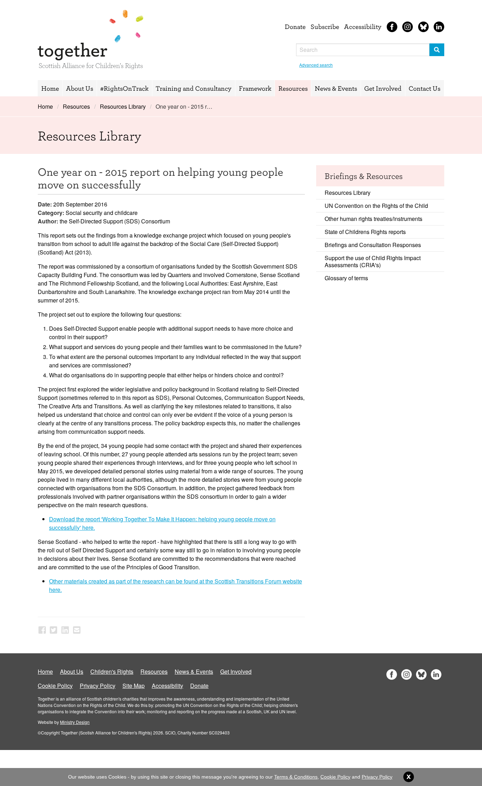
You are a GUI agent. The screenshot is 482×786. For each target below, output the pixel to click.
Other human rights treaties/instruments (373, 219)
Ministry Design (75, 722)
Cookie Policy (55, 686)
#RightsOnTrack (124, 88)
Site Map (133, 686)
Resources (293, 88)
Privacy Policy (97, 686)
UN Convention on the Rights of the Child (376, 206)
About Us (79, 88)
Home (50, 88)
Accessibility (362, 26)
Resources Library (123, 106)
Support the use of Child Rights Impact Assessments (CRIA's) (373, 261)
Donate (295, 26)
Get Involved (383, 88)
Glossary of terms (346, 278)
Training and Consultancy (193, 88)
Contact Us (424, 88)
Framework (255, 88)
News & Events (336, 88)
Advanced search (316, 65)
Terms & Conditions (296, 777)
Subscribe (325, 26)
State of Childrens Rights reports (365, 232)
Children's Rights (111, 671)
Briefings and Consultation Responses (373, 245)
